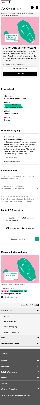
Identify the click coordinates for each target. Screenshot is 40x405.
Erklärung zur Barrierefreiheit (13, 332)
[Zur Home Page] (11, 8)
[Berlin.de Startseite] (7, 353)
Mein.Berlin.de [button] (6, 310)
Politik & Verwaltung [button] (9, 372)
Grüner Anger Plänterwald (25, 13)
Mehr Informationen (20, 68)
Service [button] (4, 361)
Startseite (4, 13)
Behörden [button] (5, 366)
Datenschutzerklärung (10, 321)
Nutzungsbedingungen (10, 327)
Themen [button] (4, 383)
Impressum (6, 316)
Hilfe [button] (3, 338)
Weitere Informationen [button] (9, 389)
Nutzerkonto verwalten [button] (10, 343)
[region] (12, 219)
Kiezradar (12, 13)
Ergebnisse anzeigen (18, 239)
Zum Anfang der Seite (28, 305)
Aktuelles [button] (4, 378)
